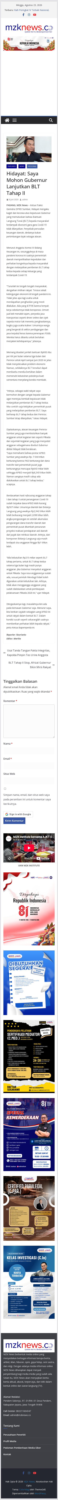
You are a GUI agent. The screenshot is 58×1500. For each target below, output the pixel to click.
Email (7, 758)
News (22, 166)
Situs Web (9, 774)
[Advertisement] (29, 85)
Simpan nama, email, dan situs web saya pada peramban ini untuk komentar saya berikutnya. (27, 799)
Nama (8, 743)
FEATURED (12, 166)
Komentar (10, 701)
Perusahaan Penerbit (14, 1434)
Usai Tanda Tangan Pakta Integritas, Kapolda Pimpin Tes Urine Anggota (28, 653)
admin (25, 199)
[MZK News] (7, 120)
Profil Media (9, 1441)
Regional (32, 166)
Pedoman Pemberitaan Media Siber (22, 1447)
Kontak (7, 1454)
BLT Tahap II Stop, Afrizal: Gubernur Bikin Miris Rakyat (30, 665)
